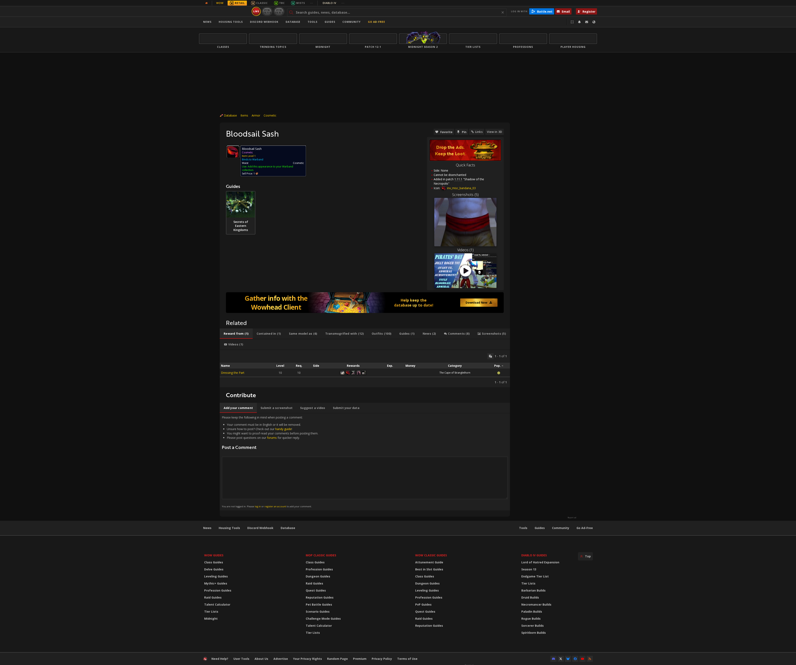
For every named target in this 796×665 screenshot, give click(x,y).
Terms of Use (407, 659)
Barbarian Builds (533, 590)
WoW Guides (213, 555)
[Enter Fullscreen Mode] (572, 22)
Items (244, 115)
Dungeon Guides (318, 576)
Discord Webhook (264, 22)
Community (351, 22)
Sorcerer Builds (532, 626)
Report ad (572, 518)
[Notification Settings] (579, 22)
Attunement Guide (429, 562)
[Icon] (233, 152)
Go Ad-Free (376, 22)
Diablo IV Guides (534, 555)
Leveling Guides (216, 576)
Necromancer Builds (536, 604)
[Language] (594, 22)
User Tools (241, 659)
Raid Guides (213, 597)
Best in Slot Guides (429, 569)
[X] (561, 659)
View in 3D (494, 132)
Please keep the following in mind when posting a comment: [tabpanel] (270, 461)
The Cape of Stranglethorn (454, 372)
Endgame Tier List (535, 576)
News (207, 22)
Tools (523, 528)
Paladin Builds (531, 611)
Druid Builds (530, 597)
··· (311, 3)
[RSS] (590, 659)
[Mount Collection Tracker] (365, 302)
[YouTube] (582, 659)
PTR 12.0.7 (279, 11)
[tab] (236, 333)
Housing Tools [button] (231, 22)
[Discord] (553, 659)
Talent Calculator (217, 604)
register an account (275, 506)
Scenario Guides (318, 611)
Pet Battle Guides (319, 604)
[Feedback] (587, 22)
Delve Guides (213, 569)
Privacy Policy (382, 659)
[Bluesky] (568, 659)
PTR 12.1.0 (267, 11)
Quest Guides (316, 590)
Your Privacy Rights (307, 659)
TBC (282, 3)
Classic (262, 3)
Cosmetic (270, 115)
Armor (256, 115)
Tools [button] (312, 22)
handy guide (283, 429)
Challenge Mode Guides (323, 619)
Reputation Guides (320, 597)
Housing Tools (229, 528)
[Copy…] (490, 356)
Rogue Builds (531, 619)
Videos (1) (465, 249)
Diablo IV (333, 3)
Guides (330, 22)
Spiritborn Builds (533, 633)
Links (479, 132)
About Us (261, 659)
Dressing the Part (232, 373)
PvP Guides (423, 604)
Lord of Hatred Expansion (540, 562)
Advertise (280, 659)
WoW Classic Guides (431, 555)
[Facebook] (575, 659)
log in (258, 506)
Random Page (337, 659)
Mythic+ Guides (215, 583)
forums (272, 438)
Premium (359, 659)
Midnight (211, 619)
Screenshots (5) (465, 194)
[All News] (206, 3)
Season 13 (528, 569)
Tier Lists (211, 611)
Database (293, 22)
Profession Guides (217, 590)
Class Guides (213, 562)
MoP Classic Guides (321, 555)
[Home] (224, 11)
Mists (300, 3)
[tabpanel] (365, 368)
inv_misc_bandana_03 (461, 188)
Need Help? (219, 659)
